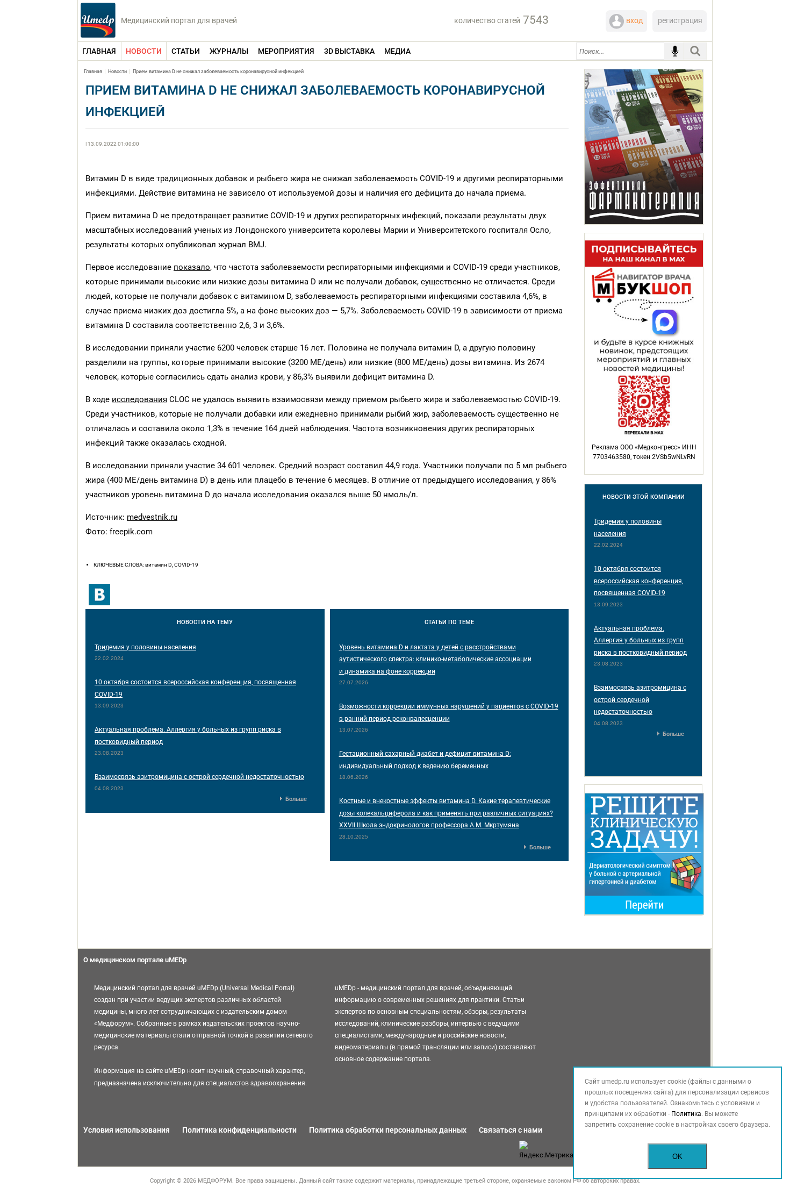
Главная (93, 71)
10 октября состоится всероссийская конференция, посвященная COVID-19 (638, 581)
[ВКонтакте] (99, 594)
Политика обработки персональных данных (387, 1130)
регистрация (680, 20)
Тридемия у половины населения (145, 647)
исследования (139, 399)
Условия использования (126, 1130)
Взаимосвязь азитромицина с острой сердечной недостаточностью (199, 777)
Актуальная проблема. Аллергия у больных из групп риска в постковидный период (640, 640)
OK (677, 1157)
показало (192, 267)
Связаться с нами (510, 1130)
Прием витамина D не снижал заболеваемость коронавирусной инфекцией (218, 71)
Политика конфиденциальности (239, 1130)
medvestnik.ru (152, 517)
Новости (117, 71)
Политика (686, 1114)
